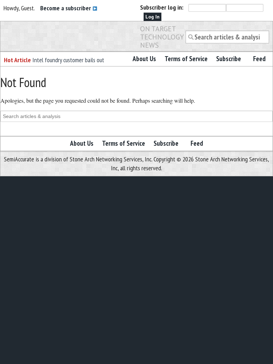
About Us (144, 58)
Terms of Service (186, 58)
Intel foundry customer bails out (68, 60)
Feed (259, 58)
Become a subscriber (66, 8)
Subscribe (228, 58)
